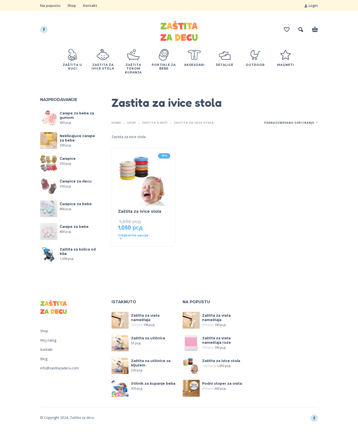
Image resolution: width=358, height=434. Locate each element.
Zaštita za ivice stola (139, 211)
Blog (43, 358)
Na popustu (50, 5)
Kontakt (90, 5)
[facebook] (43, 29)
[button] (300, 29)
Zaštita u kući (155, 122)
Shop (71, 5)
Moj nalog (48, 340)
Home (116, 122)
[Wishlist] (287, 29)
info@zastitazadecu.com (59, 368)
